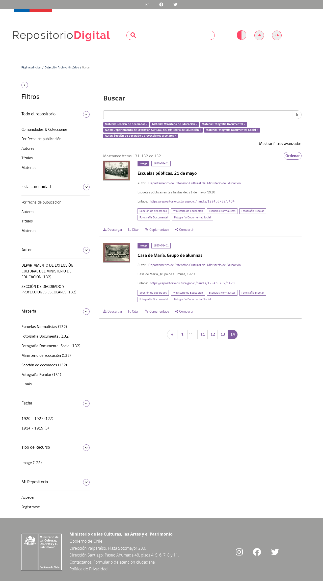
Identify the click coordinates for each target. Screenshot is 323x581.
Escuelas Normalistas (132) (44, 327)
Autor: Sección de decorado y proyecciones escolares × (140, 135)
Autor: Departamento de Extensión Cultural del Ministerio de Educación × (153, 130)
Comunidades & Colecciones (44, 130)
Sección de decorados (153, 211)
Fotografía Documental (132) (45, 337)
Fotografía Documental (154, 217)
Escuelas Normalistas (222, 211)
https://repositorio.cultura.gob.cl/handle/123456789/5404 (192, 202)
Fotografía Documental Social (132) (50, 346)
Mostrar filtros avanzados (280, 144)
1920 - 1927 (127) (37, 419)
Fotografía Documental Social (192, 217)
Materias (28, 168)
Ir (297, 114)
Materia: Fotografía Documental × (224, 124)
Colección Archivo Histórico (62, 67)
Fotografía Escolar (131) (41, 375)
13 (223, 335)
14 (232, 335)
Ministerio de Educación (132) (46, 356)
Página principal (31, 67)
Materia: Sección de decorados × (126, 124)
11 (202, 335)
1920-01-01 (161, 163)
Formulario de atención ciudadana (124, 562)
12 (212, 335)
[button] (53, 85)
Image (143, 163)
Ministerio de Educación (188, 211)
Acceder (28, 498)
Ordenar (292, 156)
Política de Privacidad (88, 569)
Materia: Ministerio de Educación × (174, 124)
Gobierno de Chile (85, 541)
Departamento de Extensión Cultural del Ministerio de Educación (194, 183)
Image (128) (31, 463)
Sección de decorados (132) (44, 365)
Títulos (27, 158)
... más (26, 384)
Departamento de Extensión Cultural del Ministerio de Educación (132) (47, 271)
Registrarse (30, 507)
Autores (27, 149)
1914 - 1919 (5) (35, 428)
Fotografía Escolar (252, 211)
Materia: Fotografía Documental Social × (232, 130)
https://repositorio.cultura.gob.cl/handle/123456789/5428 (192, 283)
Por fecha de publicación (41, 139)
